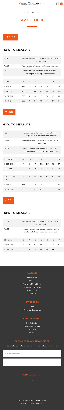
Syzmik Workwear (32, 326)
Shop (32, 307)
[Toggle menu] (4, 4)
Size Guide (32, 280)
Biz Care (32, 329)
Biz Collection (32, 323)
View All (32, 333)
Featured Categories (32, 310)
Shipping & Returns (32, 287)
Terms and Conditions (32, 284)
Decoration (32, 277)
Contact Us (32, 290)
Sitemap (32, 293)
